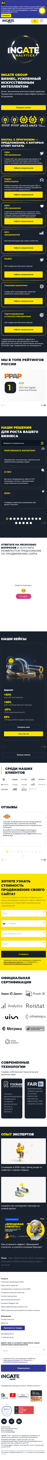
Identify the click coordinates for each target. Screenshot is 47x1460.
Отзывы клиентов (7, 1319)
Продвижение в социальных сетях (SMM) (15, 1289)
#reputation (6, 1262)
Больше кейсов (23, 755)
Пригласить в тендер (13, 1328)
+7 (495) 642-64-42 (7, 1337)
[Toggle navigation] (42, 21)
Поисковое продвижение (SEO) (12, 1282)
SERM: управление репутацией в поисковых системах (20, 1310)
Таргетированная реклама (10, 1300)
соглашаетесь (22, 10)
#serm (39, 1262)
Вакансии (4, 1323)
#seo (11, 1258)
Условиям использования (35, 1452)
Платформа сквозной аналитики (13, 1292)
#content (5, 1265)
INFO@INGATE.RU (7, 1334)
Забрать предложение (23, 168)
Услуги (4, 1279)
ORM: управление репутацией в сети (14, 1307)
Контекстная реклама (9, 1296)
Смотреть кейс (23, 727)
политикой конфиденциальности (18, 964)
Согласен (6, 15)
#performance (20, 1258)
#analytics (40, 1258)
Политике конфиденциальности (13, 1452)
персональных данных (13, 962)
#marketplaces (28, 1262)
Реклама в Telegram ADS (9, 1303)
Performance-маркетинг (9, 1285)
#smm (31, 1258)
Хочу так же (23, 734)
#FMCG (16, 1262)
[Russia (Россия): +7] (4, 923)
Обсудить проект (23, 108)
